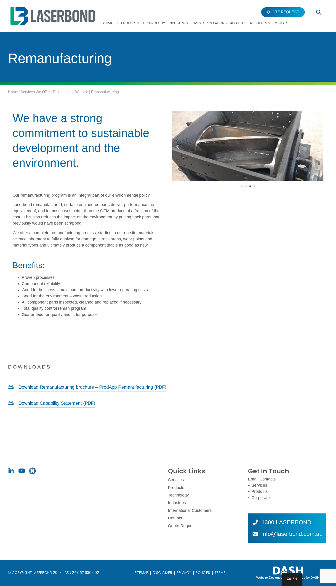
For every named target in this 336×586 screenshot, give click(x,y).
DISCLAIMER (162, 572)
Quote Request (182, 526)
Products (130, 23)
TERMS (220, 572)
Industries (178, 23)
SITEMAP (141, 572)
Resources (260, 23)
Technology (154, 23)
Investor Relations (209, 23)
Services (109, 23)
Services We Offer (35, 92)
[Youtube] (21, 471)
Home (13, 92)
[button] (177, 147)
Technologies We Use (70, 92)
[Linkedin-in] (11, 471)
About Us (238, 23)
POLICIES (203, 572)
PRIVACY (184, 572)
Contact (281, 23)
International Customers (190, 510)
